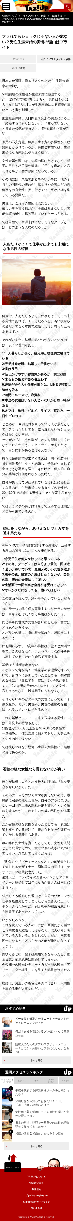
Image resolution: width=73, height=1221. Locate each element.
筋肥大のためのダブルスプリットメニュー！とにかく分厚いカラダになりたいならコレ (42, 1048)
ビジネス (22, 1080)
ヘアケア (66, 1080)
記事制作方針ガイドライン (36, 1202)
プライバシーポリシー (36, 1195)
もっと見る (36, 1060)
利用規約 (36, 1189)
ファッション (51, 1080)
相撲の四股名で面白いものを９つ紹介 (39, 1133)
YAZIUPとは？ (36, 1183)
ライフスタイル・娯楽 (7, 1080)
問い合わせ (36, 1208)
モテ (36, 1080)
